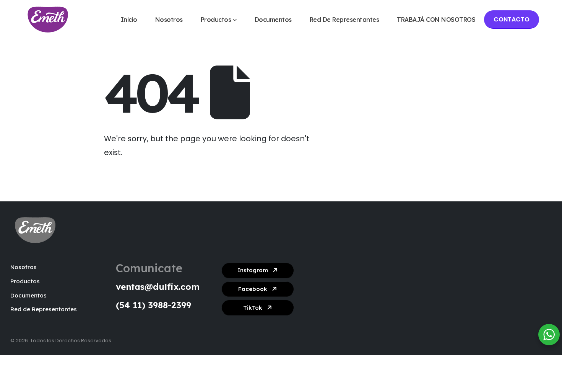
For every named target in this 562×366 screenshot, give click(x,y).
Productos (216, 19)
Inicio (129, 19)
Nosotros (169, 19)
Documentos (273, 19)
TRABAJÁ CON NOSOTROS (436, 19)
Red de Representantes (344, 19)
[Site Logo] (48, 19)
